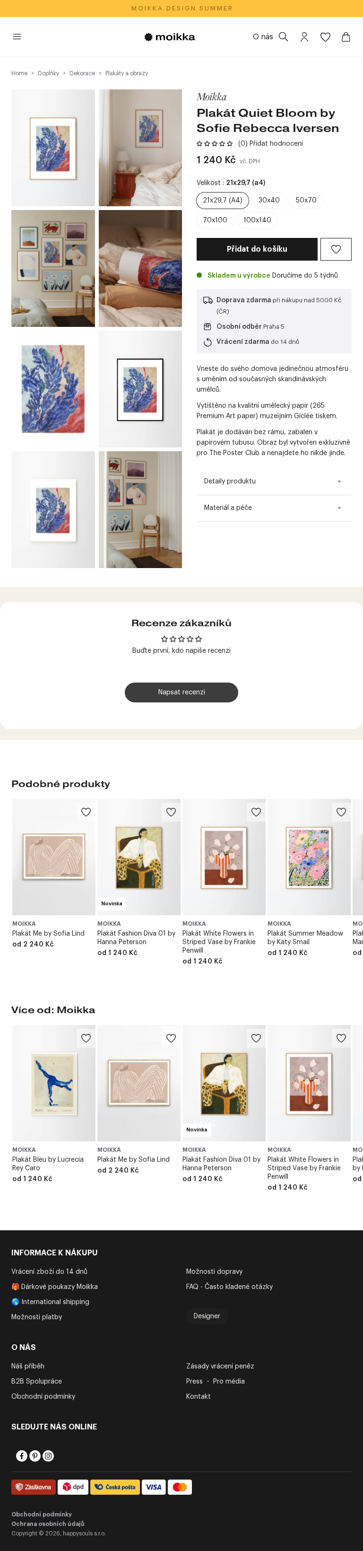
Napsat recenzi (181, 692)
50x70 (306, 200)
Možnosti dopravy (214, 1272)
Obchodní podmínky (43, 1396)
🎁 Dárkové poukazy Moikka (54, 1287)
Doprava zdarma (243, 300)
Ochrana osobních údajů (48, 1524)
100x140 (257, 220)
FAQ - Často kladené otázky (229, 1287)
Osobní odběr (239, 327)
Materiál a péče (228, 508)
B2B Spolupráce (36, 1381)
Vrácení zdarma (242, 342)
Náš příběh (27, 1366)
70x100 (215, 220)
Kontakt (198, 1396)
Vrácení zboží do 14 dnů (49, 1272)
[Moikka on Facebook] (21, 1456)
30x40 (269, 200)
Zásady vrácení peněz (220, 1366)
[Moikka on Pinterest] (34, 1456)
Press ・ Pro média (215, 1381)
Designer (207, 1316)
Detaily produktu (230, 481)
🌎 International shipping (50, 1302)
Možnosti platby (36, 1317)
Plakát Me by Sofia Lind (48, 933)
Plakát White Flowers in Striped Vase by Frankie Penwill (219, 942)
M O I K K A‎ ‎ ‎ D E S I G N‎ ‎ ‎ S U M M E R (181, 8)
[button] (215, 143)
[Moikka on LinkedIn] (60, 1456)
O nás (263, 37)
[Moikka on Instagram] (47, 1456)
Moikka (212, 96)
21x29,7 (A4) (222, 200)
